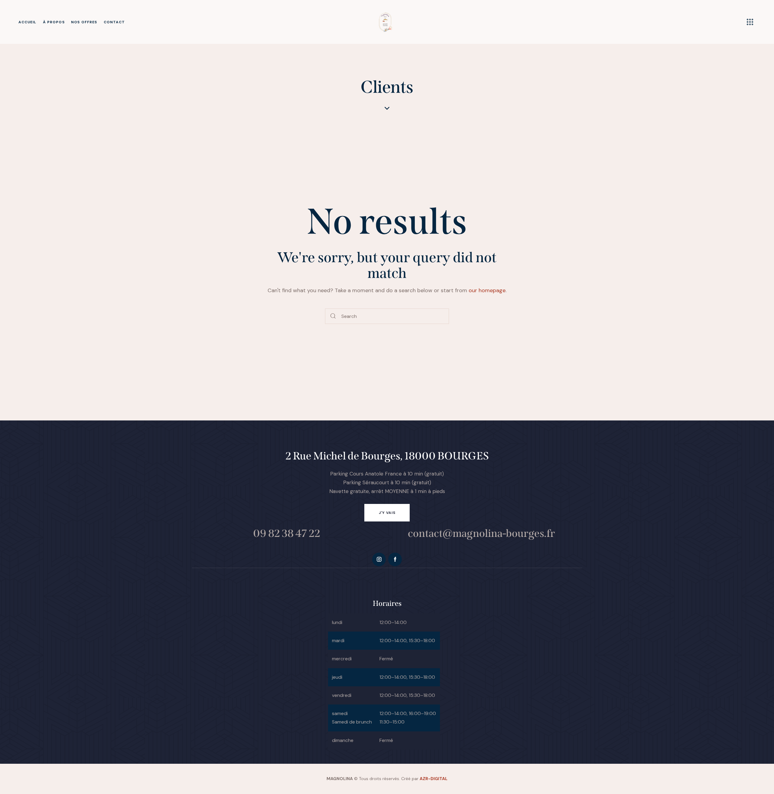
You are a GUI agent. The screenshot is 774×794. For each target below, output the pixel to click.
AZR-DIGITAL (433, 778)
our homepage (487, 290)
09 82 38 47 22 (286, 533)
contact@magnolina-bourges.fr (481, 533)
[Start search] (333, 316)
